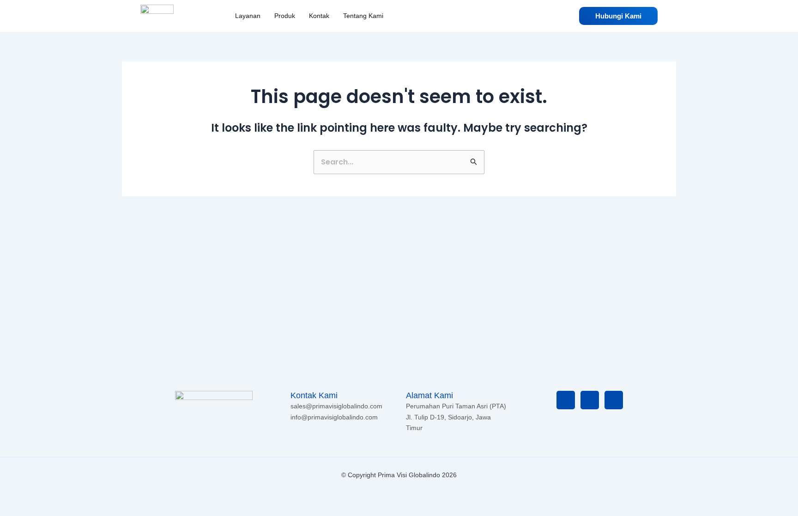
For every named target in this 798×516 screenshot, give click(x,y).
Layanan (247, 15)
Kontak (319, 15)
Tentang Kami (363, 15)
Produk (284, 15)
